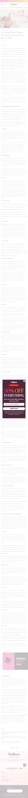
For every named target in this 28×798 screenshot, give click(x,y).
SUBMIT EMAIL (14, 408)
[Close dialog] (24, 381)
